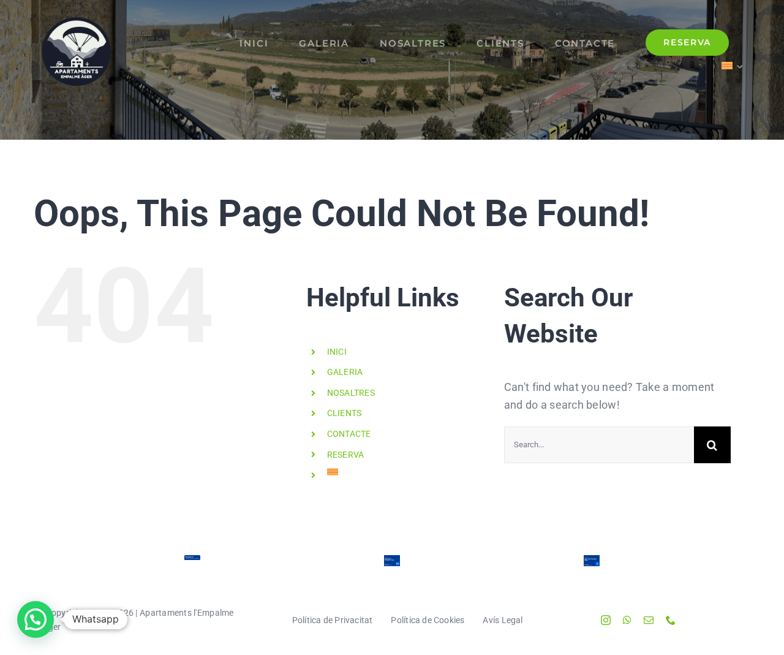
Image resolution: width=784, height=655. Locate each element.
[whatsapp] (627, 620)
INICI (337, 352)
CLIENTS (344, 413)
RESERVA (345, 455)
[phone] (671, 620)
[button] (35, 619)
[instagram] (606, 620)
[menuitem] (733, 65)
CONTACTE (349, 434)
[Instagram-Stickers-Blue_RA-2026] (192, 561)
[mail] (649, 620)
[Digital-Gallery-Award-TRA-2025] (592, 561)
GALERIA (345, 372)
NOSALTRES (351, 393)
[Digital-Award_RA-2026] (392, 561)
